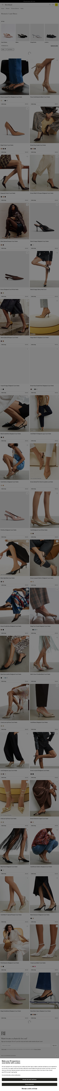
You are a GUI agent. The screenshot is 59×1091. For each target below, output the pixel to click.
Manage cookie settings (29, 1088)
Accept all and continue (29, 1079)
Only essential (29, 1084)
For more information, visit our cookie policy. (11, 1074)
